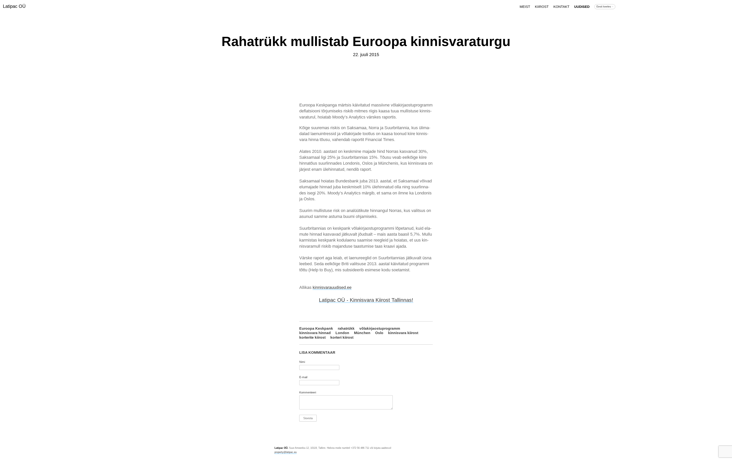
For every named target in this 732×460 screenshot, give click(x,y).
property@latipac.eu (285, 452)
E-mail (303, 377)
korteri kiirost (341, 337)
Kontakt (561, 7)
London (342, 333)
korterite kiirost (312, 337)
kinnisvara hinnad (315, 333)
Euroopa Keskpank (316, 328)
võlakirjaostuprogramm (379, 328)
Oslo (379, 333)
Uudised (582, 7)
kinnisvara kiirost (403, 333)
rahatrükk (346, 328)
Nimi (302, 361)
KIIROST (542, 7)
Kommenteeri (307, 392)
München (362, 333)
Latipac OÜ (14, 6)
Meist (525, 7)
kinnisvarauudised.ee (332, 287)
